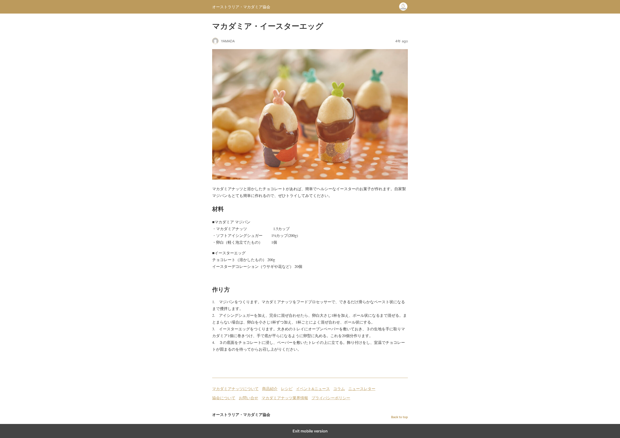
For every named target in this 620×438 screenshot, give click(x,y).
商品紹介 (270, 388)
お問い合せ (248, 397)
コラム (339, 388)
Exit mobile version (310, 431)
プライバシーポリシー (330, 397)
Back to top (399, 417)
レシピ (287, 388)
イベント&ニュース (313, 388)
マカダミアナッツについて (235, 388)
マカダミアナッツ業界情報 (285, 397)
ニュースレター (361, 388)
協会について (223, 397)
